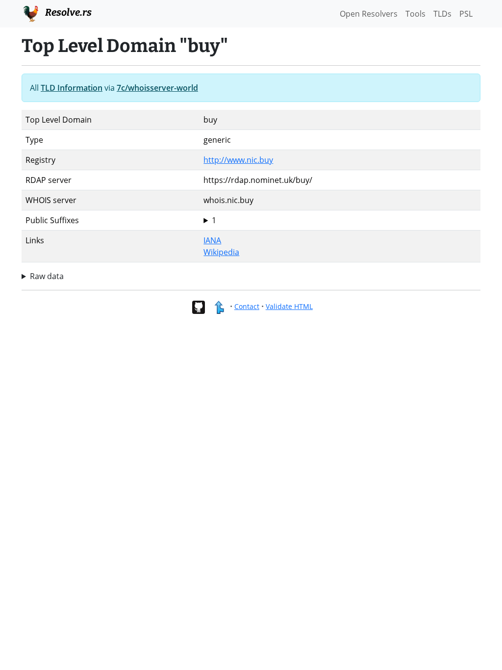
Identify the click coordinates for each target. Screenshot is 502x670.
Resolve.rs (67, 12)
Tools (415, 13)
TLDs (442, 13)
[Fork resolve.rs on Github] (198, 306)
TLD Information (71, 87)
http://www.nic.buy (238, 160)
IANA (212, 240)
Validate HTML (289, 306)
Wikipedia (221, 252)
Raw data (47, 276)
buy (210, 220)
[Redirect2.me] (219, 306)
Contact (246, 306)
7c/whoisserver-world (157, 87)
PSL (466, 13)
